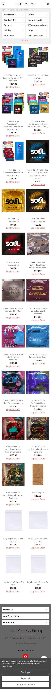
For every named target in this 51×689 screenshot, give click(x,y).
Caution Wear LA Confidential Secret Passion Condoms (13, 449)
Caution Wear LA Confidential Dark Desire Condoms (37, 449)
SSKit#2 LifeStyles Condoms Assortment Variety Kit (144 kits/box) (38, 124)
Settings (25, 672)
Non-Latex (9, 35)
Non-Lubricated (35, 35)
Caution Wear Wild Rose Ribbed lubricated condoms (13, 357)
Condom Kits (10, 20)
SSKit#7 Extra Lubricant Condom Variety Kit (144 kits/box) (13, 78)
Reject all (25, 678)
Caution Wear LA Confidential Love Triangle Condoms (38, 403)
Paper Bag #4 (38, 492)
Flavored (8, 25)
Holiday (7, 30)
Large (30, 30)
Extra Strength (34, 20)
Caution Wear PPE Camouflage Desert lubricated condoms (37, 265)
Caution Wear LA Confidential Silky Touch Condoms (13, 495)
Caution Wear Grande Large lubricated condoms (38, 311)
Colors (30, 14)
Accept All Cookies (25, 684)
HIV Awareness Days (37, 25)
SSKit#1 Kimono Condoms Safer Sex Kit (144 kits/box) (13, 173)
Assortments (10, 14)
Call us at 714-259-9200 (25, 643)
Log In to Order (13, 87)
